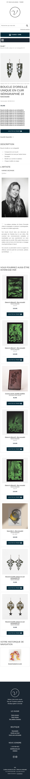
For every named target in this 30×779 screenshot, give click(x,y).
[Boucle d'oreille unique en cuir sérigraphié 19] (15, 561)
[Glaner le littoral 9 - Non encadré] (15, 422)
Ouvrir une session (13, 2)
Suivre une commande (15, 735)
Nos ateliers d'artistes (15, 719)
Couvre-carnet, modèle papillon (15, 393)
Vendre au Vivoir (15, 733)
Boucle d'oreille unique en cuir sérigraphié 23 (12, 120)
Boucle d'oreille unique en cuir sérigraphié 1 (12, 110)
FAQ (15, 767)
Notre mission (15, 715)
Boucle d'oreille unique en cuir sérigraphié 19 (12, 115)
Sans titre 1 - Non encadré (15, 531)
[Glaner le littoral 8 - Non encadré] (15, 287)
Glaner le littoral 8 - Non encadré (15, 302)
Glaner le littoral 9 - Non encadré (15, 437)
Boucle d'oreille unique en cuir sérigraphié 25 (12, 123)
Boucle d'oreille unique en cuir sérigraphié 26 (12, 125)
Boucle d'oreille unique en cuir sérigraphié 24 (12, 121)
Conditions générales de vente (9, 769)
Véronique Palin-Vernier (15, 395)
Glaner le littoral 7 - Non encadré (15, 348)
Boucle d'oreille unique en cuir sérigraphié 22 (12, 118)
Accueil (2, 46)
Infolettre (15, 750)
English (21, 2)
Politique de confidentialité (21, 769)
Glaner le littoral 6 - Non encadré (15, 485)
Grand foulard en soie (15, 664)
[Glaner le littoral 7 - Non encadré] (15, 333)
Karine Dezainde (4, 96)
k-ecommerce (19, 773)
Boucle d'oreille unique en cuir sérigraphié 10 (12, 111)
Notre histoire (15, 717)
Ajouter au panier (14, 131)
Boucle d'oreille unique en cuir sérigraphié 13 (12, 113)
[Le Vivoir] (15, 12)
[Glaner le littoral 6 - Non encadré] (15, 470)
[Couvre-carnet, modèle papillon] (15, 378)
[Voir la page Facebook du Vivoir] (14, 757)
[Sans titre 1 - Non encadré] (15, 516)
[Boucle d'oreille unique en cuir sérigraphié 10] (15, 607)
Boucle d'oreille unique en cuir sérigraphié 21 (12, 116)
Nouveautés (15, 731)
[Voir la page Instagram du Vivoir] (16, 757)
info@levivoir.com (15, 748)
